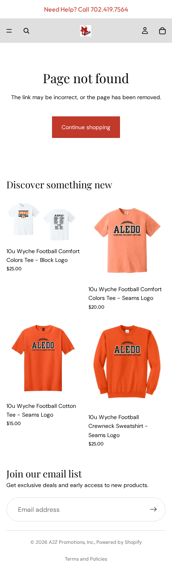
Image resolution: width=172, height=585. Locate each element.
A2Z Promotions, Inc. (71, 542)
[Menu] (9, 31)
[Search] (26, 31)
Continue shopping (86, 127)
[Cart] (162, 31)
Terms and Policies (86, 559)
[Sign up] (153, 509)
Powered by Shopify (119, 542)
